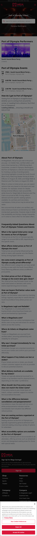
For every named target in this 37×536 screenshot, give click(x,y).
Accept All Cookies (18, 532)
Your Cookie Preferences (18, 521)
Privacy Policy (8, 518)
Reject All (18, 527)
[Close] (35, 504)
